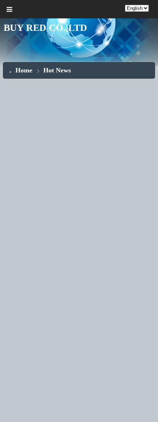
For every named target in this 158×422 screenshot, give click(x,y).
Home (23, 70)
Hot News (57, 70)
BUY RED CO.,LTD (45, 27)
